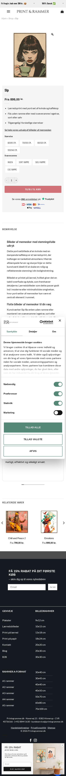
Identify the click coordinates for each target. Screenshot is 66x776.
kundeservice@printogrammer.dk (47, 721)
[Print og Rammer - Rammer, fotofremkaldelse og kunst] (33, 11)
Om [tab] (54, 331)
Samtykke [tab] (12, 331)
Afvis (33, 451)
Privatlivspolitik (38, 728)
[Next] (63, 529)
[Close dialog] (62, 745)
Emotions (49, 538)
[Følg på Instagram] (35, 740)
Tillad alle (33, 427)
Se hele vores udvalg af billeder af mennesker (28, 129)
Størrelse (9, 136)
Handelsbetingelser (20, 728)
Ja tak (53, 587)
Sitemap (51, 728)
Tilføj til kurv (33, 189)
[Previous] (2, 529)
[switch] (58, 393)
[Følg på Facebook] (30, 740)
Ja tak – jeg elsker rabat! (17, 769)
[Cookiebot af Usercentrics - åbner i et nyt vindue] (40, 322)
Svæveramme (11, 156)
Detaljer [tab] (33, 331)
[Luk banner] (60, 322)
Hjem (4, 18)
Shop (11, 18)
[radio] (12, 143)
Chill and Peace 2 (17, 538)
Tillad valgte (33, 439)
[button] (8, 11)
